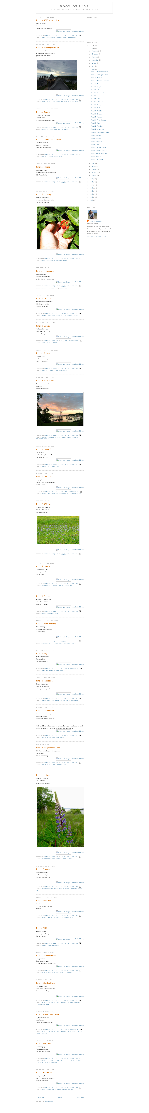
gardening (65, 917)
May (93, 163)
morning (74, 700)
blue (44, 765)
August (94, 63)
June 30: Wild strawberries (47, 20)
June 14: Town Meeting (46, 623)
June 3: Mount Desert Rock (47, 1014)
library (55, 343)
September (95, 60)
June (93, 69)
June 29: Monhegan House (47, 47)
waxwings (72, 37)
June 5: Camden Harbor (46, 955)
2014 (91, 185)
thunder (65, 129)
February (95, 172)
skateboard (62, 1089)
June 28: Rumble (43, 112)
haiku (44, 37)
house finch (61, 493)
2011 (91, 194)
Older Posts (80, 1097)
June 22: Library (43, 325)
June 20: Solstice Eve (45, 380)
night (62, 670)
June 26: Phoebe (43, 166)
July (93, 66)
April (93, 166)
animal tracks (47, 156)
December (95, 51)
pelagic (44, 1033)
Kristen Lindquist (96, 221)
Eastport (46, 859)
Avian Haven (46, 737)
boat (70, 1031)
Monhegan (51, 37)
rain (59, 129)
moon (67, 888)
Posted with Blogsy (78, 31)
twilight (74, 643)
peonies (50, 613)
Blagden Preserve (75, 1002)
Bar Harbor (46, 1089)
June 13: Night (42, 653)
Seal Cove (40, 1062)
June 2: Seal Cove (43, 1043)
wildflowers (67, 859)
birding (64, 1002)
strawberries (61, 37)
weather (78, 101)
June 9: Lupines (42, 775)
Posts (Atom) (49, 1102)
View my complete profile (97, 237)
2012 (91, 191)
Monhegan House (67, 101)
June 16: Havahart (43, 566)
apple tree (65, 1060)
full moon (54, 888)
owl (47, 1004)
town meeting (64, 643)
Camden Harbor (48, 437)
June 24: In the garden (45, 271)
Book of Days (74, 6)
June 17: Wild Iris (43, 504)
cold (44, 945)
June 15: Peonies (43, 596)
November (95, 54)
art (43, 972)
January (94, 175)
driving (45, 370)
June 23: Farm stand (44, 298)
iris (57, 556)
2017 (91, 48)
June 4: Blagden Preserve (46, 982)
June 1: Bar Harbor (44, 1072)
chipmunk (65, 585)
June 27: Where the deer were (48, 139)
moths (56, 670)
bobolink (45, 556)
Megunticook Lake (59, 765)
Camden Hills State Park (51, 585)
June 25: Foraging (43, 194)
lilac (43, 1004)
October (94, 57)
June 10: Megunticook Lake (48, 747)
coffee (62, 700)
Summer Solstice (60, 370)
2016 (91, 179)
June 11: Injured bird (45, 710)
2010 (91, 197)
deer (56, 156)
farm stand (46, 315)
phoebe (60, 184)
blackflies (55, 917)
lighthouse (68, 972)
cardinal (55, 737)
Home (60, 1097)
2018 (91, 45)
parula (78, 1060)
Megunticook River (74, 493)
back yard (46, 493)
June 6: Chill (41, 928)
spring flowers (51, 1062)
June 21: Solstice (43, 353)
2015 (91, 182)
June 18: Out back (43, 476)
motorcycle (52, 129)
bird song (46, 466)
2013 (91, 188)
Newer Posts (40, 1097)
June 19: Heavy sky (44, 449)
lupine (58, 859)
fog (53, 315)
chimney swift (60, 437)
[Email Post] (80, 35)
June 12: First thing (44, 680)
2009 (91, 200)
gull (44, 101)
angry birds (47, 184)
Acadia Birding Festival (51, 1002)
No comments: (72, 35)
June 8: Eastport (43, 869)
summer (75, 315)
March (94, 169)
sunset (46, 439)
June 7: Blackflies (43, 900)
